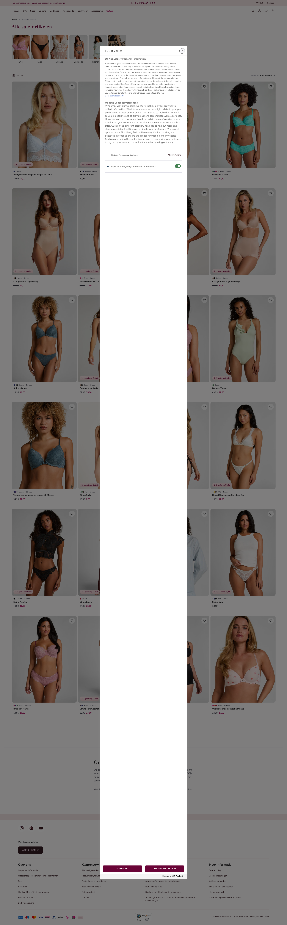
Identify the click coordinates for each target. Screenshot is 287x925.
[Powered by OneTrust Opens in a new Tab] (173, 876)
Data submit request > (115, 95)
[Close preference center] (182, 51)
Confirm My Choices (164, 868)
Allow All (122, 868)
